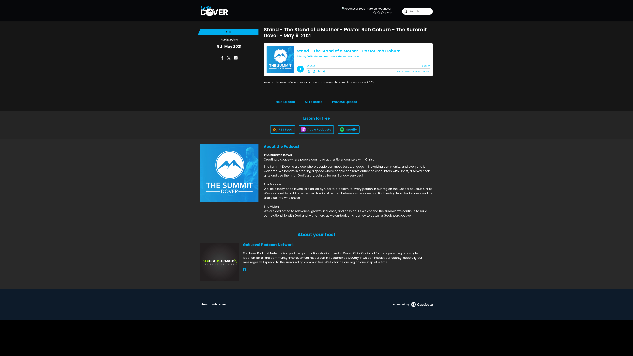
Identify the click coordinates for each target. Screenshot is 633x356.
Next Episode (285, 102)
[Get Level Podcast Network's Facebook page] (244, 269)
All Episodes (313, 102)
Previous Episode (344, 102)
